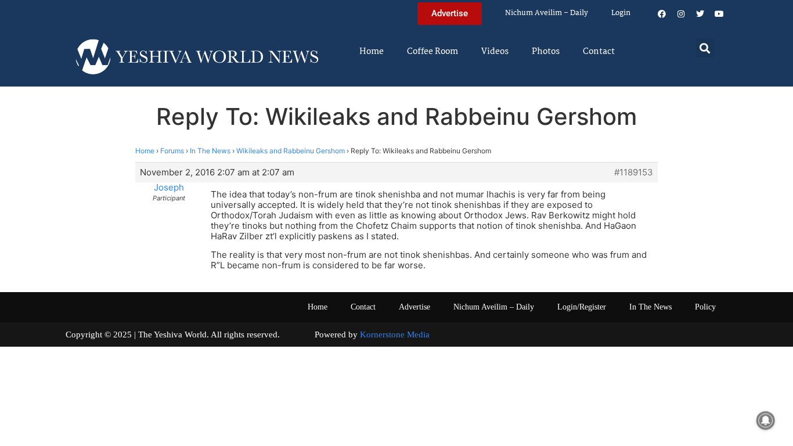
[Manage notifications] (765, 420)
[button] (705, 47)
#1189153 (633, 172)
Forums (172, 150)
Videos (495, 52)
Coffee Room (432, 52)
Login (620, 13)
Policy (705, 307)
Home (371, 52)
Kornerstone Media (395, 334)
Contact (599, 52)
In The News (210, 150)
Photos (546, 52)
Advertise (414, 307)
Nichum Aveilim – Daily (546, 13)
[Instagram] (681, 14)
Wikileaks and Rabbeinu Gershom (290, 150)
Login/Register (581, 307)
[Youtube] (719, 14)
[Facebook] (662, 14)
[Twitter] (700, 14)
